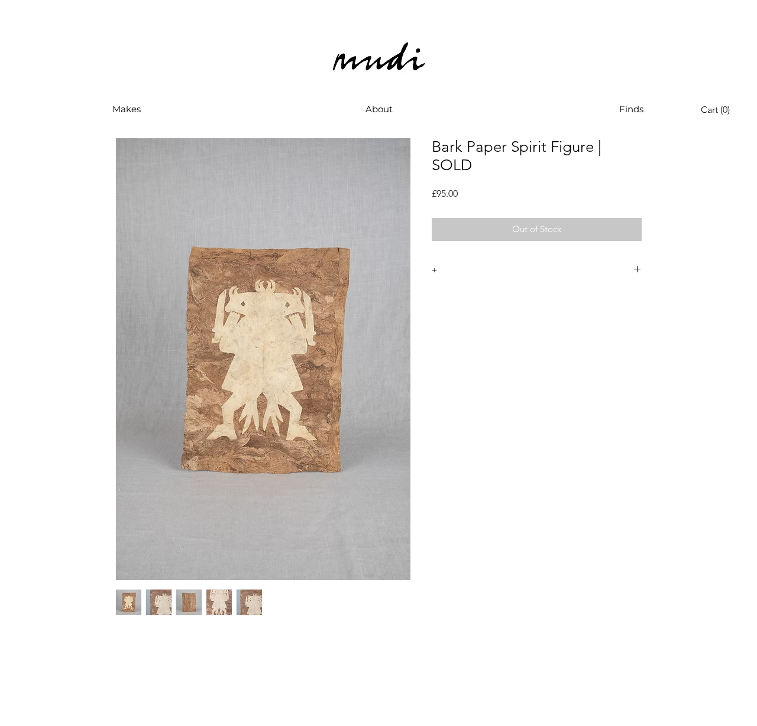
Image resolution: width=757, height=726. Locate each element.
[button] (126, 109)
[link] (718, 109)
